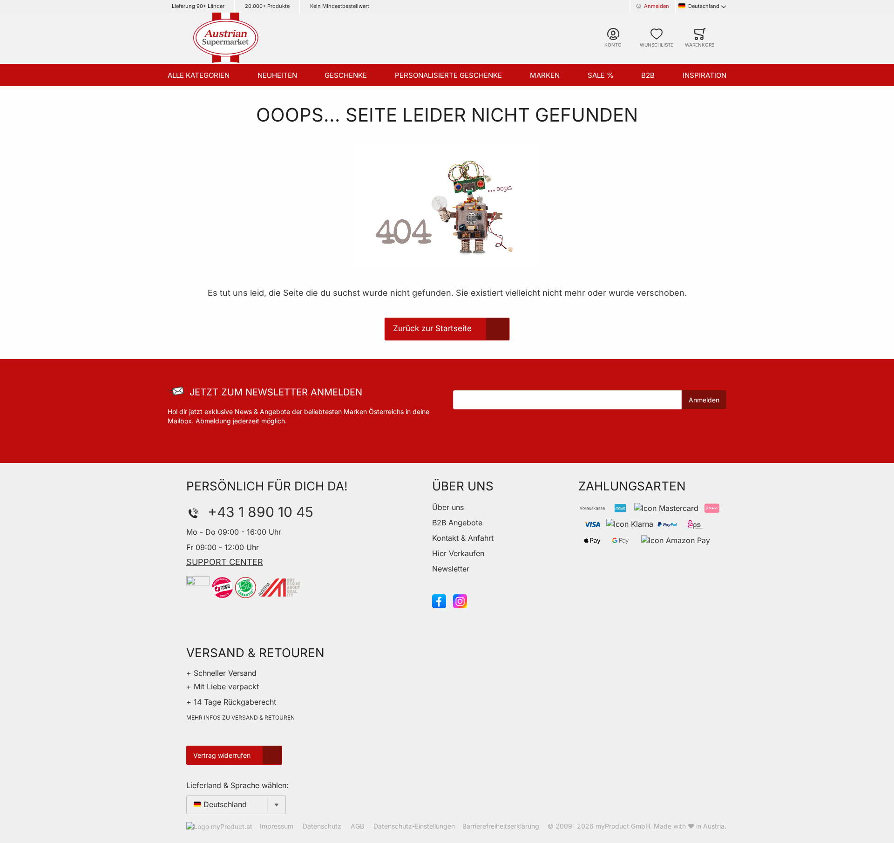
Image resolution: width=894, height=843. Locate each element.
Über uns (448, 507)
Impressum (276, 826)
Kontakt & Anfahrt (463, 538)
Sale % (601, 75)
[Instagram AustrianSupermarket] (460, 600)
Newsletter (450, 568)
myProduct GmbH (623, 826)
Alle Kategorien (199, 75)
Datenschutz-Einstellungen (414, 826)
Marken (545, 75)
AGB (357, 826)
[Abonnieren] (704, 399)
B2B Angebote (457, 522)
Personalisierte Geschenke (448, 75)
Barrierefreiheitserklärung (500, 826)
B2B (648, 75)
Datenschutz (322, 826)
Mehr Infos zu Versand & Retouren (240, 717)
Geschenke (346, 75)
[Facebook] (439, 600)
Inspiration (704, 75)
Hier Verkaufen (458, 553)
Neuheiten (277, 75)
